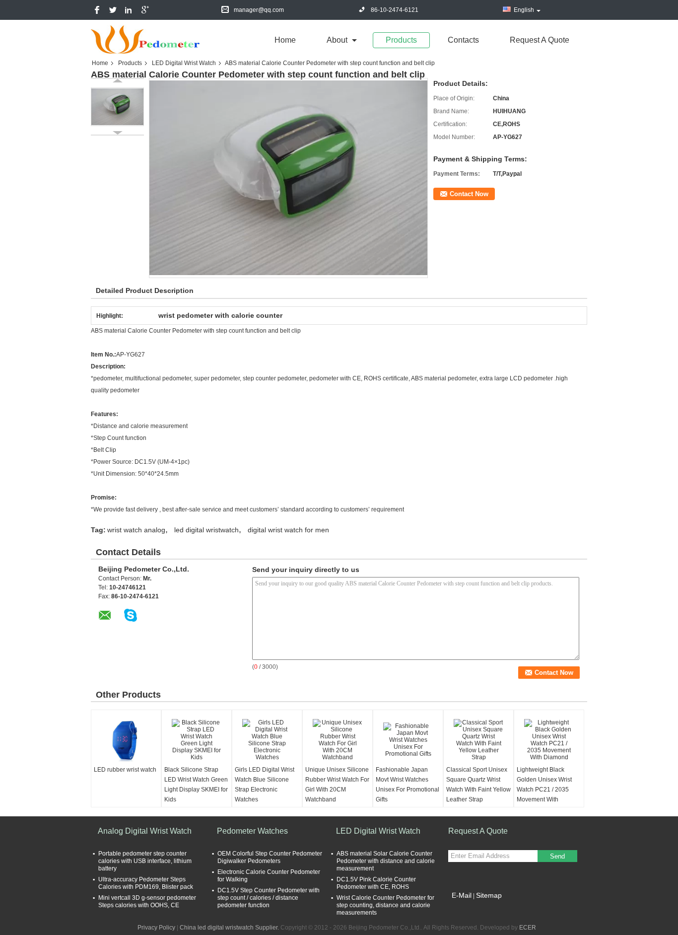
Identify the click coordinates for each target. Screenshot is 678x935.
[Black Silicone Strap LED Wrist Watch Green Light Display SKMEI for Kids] (196, 740)
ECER (527, 927)
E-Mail (462, 895)
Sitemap (489, 895)
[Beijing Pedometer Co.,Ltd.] (145, 39)
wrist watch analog (136, 530)
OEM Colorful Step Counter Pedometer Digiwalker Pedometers (269, 857)
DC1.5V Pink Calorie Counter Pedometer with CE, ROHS (376, 883)
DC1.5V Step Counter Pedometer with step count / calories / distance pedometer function (268, 898)
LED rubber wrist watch (125, 769)
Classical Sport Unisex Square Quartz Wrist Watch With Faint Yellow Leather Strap (478, 784)
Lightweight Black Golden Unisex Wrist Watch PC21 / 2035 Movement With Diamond (544, 789)
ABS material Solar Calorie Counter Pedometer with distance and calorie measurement (386, 861)
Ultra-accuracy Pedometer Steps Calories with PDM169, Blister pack (145, 883)
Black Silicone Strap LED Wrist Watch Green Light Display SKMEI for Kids (196, 784)
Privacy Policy (156, 927)
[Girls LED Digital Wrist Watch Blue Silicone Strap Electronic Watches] (267, 740)
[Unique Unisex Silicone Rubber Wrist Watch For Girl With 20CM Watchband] (337, 740)
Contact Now (469, 194)
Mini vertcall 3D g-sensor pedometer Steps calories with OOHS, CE (147, 901)
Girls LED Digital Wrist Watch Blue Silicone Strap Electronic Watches (264, 784)
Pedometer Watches (252, 831)
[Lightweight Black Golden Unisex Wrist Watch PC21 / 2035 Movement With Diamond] (549, 740)
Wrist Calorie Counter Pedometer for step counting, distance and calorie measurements (385, 905)
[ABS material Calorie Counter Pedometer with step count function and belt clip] (117, 106)
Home (285, 40)
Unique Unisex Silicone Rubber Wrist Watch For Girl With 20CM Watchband (337, 784)
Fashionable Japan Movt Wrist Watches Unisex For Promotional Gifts (407, 784)
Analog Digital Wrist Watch (145, 831)
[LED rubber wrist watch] (126, 740)
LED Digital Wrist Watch (184, 63)
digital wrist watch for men (288, 530)
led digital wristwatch (206, 530)
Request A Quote (539, 40)
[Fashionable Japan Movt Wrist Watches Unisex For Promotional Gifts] (408, 740)
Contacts (463, 40)
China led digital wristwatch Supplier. (230, 927)
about (337, 40)
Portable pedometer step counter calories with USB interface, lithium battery (145, 861)
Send (557, 856)
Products (401, 40)
